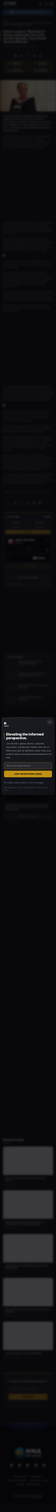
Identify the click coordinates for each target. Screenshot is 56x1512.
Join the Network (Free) (28, 774)
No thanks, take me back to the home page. (24, 782)
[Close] (49, 722)
